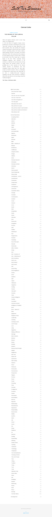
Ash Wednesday (14, 131)
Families (13, 229)
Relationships (14, 403)
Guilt (12, 278)
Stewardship (14, 438)
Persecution (14, 368)
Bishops (13, 145)
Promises (13, 391)
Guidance (13, 276)
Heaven (13, 289)
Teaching (13, 444)
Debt (12, 209)
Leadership (13, 317)
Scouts (12, 424)
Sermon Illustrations (15, 114)
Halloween (13, 282)
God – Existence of (15, 254)
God (12, 252)
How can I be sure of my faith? (18, 95)
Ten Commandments (16, 452)
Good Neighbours (15, 270)
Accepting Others (15, 117)
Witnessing (13, 483)
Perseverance (14, 370)
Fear (12, 233)
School (12, 422)
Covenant (13, 194)
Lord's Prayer (14, 323)
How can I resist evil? (16, 97)
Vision (12, 475)
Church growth (14, 170)
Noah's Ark (13, 356)
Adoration (13, 119)
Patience (13, 362)
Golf (12, 266)
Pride (12, 385)
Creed (12, 200)
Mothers (13, 346)
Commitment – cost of (16, 176)
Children (13, 155)
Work (12, 487)
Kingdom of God (15, 315)
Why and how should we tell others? (19, 109)
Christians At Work (15, 164)
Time (12, 459)
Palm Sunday (14, 360)
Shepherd (13, 430)
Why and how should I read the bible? (19, 107)
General (13, 93)
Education (13, 217)
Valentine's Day (14, 471)
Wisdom (13, 481)
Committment (14, 178)
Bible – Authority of (15, 143)
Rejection (13, 401)
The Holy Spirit (14, 101)
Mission (13, 340)
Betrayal (13, 139)
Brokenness (14, 147)
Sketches (13, 434)
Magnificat (13, 330)
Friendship (13, 239)
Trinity (12, 465)
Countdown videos (15, 190)
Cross (12, 205)
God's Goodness (15, 258)
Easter (12, 215)
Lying (12, 327)
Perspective (14, 373)
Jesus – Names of (15, 309)
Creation (13, 198)
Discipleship (14, 211)
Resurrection (14, 411)
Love (12, 325)
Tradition (13, 463)
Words (12, 485)
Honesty (13, 293)
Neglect (13, 350)
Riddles (13, 413)
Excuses (13, 225)
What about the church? (16, 103)
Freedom (13, 237)
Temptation (14, 450)
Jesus (12, 307)
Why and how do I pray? (16, 105)
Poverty (13, 377)
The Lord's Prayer (15, 457)
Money (12, 342)
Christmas (13, 166)
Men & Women (14, 336)
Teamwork (13, 446)
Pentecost (13, 366)
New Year (13, 354)
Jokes (12, 311)
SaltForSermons (26, 8)
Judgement (13, 313)
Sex (12, 426)
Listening (13, 319)
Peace (12, 364)
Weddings (13, 479)
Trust (12, 467)
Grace (12, 274)
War (12, 477)
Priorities (13, 387)
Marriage (13, 334)
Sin (12, 432)
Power (12, 379)
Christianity (13, 162)
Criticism (13, 203)
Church (12, 168)
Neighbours (13, 352)
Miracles (13, 338)
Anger (12, 127)
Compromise (14, 182)
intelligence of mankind (16, 305)
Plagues (13, 375)
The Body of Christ (15, 454)
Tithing (12, 461)
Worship (13, 491)
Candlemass (14, 149)
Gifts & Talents (14, 248)
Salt (12, 420)
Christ (12, 157)
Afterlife (13, 123)
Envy (12, 219)
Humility (13, 299)
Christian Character (15, 160)
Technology (13, 448)
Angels (12, 125)
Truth (12, 469)
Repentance (14, 407)
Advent (13, 121)
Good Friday (14, 268)
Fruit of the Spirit (15, 241)
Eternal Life (13, 221)
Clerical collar (14, 32)
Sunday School (14, 442)
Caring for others (15, 151)
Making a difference (15, 332)
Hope (12, 295)
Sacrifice (13, 416)
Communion (13, 180)
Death (12, 207)
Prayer (12, 381)
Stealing (13, 436)
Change (13, 153)
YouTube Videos (15, 493)
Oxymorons (14, 358)
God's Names (14, 262)
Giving (12, 250)
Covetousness (14, 196)
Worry (12, 489)
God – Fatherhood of (15, 256)
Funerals (13, 244)
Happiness (13, 284)
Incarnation (13, 301)
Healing (13, 286)
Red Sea (13, 399)
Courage (13, 192)
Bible (12, 141)
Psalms (13, 393)
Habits (12, 280)
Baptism (13, 133)
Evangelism (13, 223)
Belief (12, 137)
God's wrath (14, 264)
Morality (13, 344)
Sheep (12, 428)
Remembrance (14, 405)
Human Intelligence (15, 297)
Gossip (12, 272)
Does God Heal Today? (16, 91)
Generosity (13, 246)
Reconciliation (14, 397)
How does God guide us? (16, 99)
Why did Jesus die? (15, 112)
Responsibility (14, 409)
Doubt (12, 213)
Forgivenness (14, 235)
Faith (12, 227)
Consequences (14, 186)
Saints (12, 418)
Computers (13, 184)
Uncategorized (14, 496)
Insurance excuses (15, 303)
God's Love (13, 260)
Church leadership (15, 172)
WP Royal (29, 508)
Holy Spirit (13, 291)
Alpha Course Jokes (15, 89)
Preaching (13, 383)
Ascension (13, 129)
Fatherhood (13, 231)
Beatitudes (13, 135)
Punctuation (14, 395)
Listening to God (15, 321)
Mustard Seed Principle (16, 348)
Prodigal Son (14, 389)
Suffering (13, 440)
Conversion (13, 188)
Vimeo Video (14, 473)
